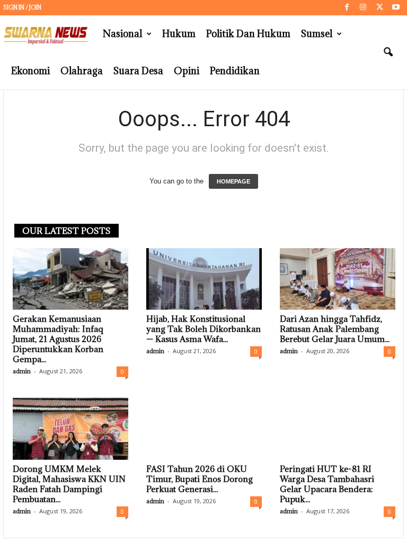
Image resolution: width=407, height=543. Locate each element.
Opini (186, 71)
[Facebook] (346, 7)
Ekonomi (30, 71)
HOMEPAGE (233, 181)
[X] (379, 7)
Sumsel (316, 34)
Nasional (122, 34)
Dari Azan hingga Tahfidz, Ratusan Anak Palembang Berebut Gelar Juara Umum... (335, 328)
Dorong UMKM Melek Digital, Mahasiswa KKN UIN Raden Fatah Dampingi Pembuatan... (69, 483)
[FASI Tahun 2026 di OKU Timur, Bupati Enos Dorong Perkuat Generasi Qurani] (204, 428)
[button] (388, 52)
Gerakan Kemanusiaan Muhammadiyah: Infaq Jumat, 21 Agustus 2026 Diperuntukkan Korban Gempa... (58, 338)
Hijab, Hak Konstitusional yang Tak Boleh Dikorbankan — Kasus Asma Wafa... (203, 328)
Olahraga (81, 71)
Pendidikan (235, 71)
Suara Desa (138, 71)
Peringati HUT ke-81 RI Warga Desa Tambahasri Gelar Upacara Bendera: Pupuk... (327, 483)
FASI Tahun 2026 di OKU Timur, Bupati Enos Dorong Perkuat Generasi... (199, 478)
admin (22, 371)
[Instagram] (363, 7)
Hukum (179, 34)
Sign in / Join (22, 7)
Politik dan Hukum (248, 34)
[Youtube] (396, 7)
